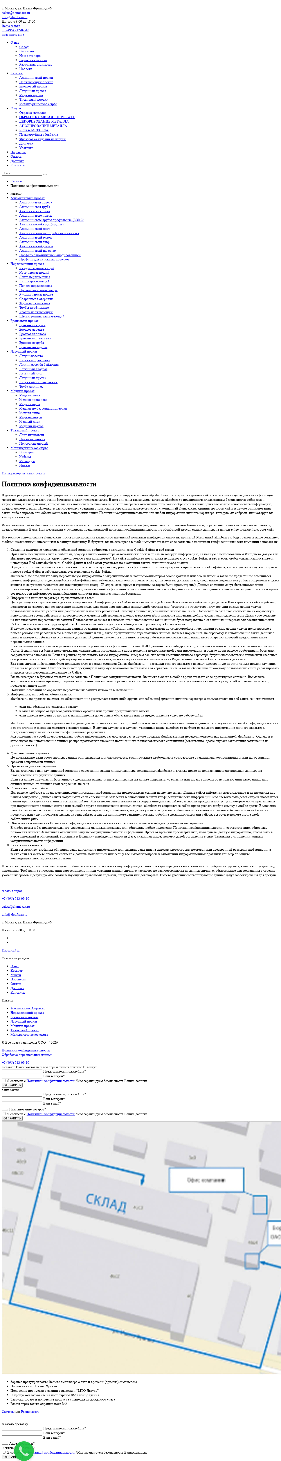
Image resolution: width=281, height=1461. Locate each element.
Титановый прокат (33, 99)
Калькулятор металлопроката (23, 473)
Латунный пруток (32, 378)
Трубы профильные (34, 307)
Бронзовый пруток (33, 347)
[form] (140, 1106)
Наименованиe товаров (27, 1109)
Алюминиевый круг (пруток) (41, 224)
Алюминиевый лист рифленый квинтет (49, 233)
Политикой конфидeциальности (51, 1081)
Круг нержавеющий (34, 272)
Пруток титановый (33, 443)
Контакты (18, 165)
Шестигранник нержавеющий (42, 316)
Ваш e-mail (52, 1103)
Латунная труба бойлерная (39, 364)
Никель (25, 465)
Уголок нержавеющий (36, 312)
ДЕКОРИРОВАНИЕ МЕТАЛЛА (44, 121)
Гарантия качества (33, 60)
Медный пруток (31, 426)
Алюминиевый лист (34, 228)
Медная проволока (33, 399)
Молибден (27, 461)
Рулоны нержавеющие (36, 294)
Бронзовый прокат (33, 86)
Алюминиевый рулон (35, 237)
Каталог (17, 73)
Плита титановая (32, 439)
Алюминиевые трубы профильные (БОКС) (51, 220)
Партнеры (18, 152)
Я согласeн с (77, 1081)
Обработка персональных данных (27, 1055)
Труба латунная (31, 386)
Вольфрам (26, 452)
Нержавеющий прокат (36, 82)
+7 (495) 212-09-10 (15, 30)
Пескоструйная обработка (38, 134)
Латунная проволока (34, 360)
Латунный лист (31, 373)
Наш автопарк (30, 55)
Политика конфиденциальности (26, 1050)
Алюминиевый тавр (34, 242)
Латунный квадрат (33, 369)
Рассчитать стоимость (35, 64)
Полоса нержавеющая (35, 285)
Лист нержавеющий (34, 281)
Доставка (26, 143)
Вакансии (26, 51)
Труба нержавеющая (34, 303)
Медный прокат (31, 95)
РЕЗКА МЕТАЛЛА (34, 130)
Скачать (8, 1411)
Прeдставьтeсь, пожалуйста (64, 1071)
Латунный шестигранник (38, 382)
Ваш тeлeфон (54, 1076)
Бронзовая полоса (32, 334)
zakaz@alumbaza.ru (16, 13)
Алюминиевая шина (34, 211)
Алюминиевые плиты (35, 215)
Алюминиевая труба (34, 207)
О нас (15, 42)
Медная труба (29, 404)
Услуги (16, 108)
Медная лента (29, 395)
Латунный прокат (32, 91)
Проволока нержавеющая (38, 290)
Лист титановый (31, 435)
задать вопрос (12, 891)
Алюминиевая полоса (35, 202)
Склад (24, 47)
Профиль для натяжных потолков (44, 259)
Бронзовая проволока (35, 338)
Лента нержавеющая (34, 277)
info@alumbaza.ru (14, 17)
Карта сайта (11, 950)
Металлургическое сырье (38, 104)
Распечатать (30, 1411)
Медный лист (29, 421)
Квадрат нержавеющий (36, 268)
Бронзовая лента (31, 329)
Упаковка (26, 148)
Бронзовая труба (31, 342)
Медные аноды (30, 417)
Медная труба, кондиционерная (43, 408)
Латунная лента (31, 356)
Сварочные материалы (36, 299)
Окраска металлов (33, 112)
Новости (25, 69)
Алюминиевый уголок (36, 246)
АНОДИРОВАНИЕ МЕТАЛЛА (43, 126)
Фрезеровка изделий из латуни (42, 139)
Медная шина (29, 413)
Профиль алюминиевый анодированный (50, 255)
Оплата (16, 156)
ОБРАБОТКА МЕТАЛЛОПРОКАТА (47, 117)
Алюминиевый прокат (36, 77)
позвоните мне (13, 34)
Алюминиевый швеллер (37, 250)
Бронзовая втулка (32, 325)
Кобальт (25, 456)
